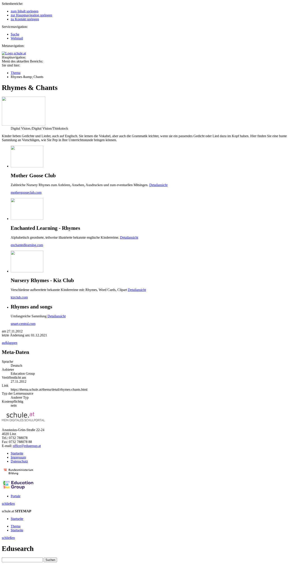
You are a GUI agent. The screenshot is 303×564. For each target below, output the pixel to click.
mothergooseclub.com (26, 192)
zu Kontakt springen (25, 19)
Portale (15, 496)
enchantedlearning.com (27, 245)
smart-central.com (23, 324)
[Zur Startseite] (14, 53)
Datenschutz (19, 461)
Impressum (18, 457)
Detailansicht (158, 185)
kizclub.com (19, 297)
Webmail (17, 38)
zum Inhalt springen (24, 11)
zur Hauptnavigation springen (31, 15)
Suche (15, 34)
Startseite (17, 453)
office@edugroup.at (27, 446)
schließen (8, 503)
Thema (15, 73)
